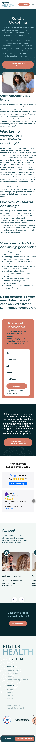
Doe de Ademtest (18, 624)
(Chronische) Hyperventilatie (17, 680)
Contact (9, 696)
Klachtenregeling (13, 705)
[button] (33, 5)
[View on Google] (7, 494)
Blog (8, 702)
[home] (8, 4)
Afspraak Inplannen (24, 739)
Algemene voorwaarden (15, 391)
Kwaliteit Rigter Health (15, 708)
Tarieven (9, 692)
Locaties (9, 689)
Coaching (10, 676)
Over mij (9, 699)
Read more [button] (9, 508)
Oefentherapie (12, 673)
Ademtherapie (12, 670)
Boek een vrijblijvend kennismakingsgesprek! (18, 442)
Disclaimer (26, 735)
